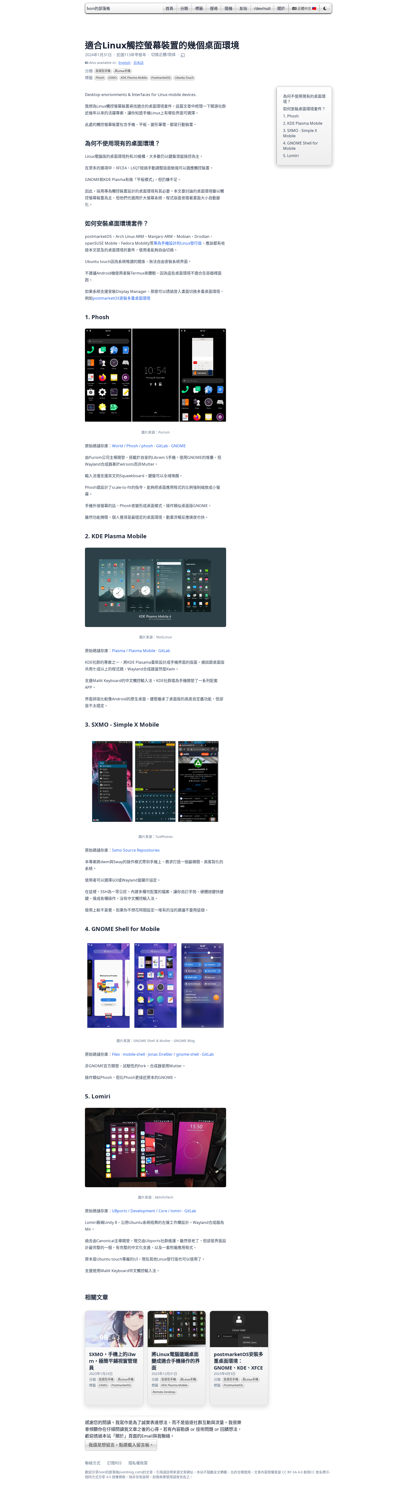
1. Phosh (291, 116)
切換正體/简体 (163, 54)
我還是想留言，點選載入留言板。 (121, 1445)
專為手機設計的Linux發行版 (177, 243)
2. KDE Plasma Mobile (302, 123)
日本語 (138, 62)
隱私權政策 (138, 1463)
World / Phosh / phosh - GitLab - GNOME (149, 445)
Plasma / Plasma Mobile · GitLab (141, 650)
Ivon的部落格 (98, 8)
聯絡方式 (92, 1463)
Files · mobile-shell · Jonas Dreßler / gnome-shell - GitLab (163, 1054)
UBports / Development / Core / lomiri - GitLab (154, 1210)
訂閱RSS (114, 1463)
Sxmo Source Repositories (136, 850)
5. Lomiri (291, 155)
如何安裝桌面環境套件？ (304, 108)
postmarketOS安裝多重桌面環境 (121, 298)
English (124, 62)
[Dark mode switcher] (325, 8)
